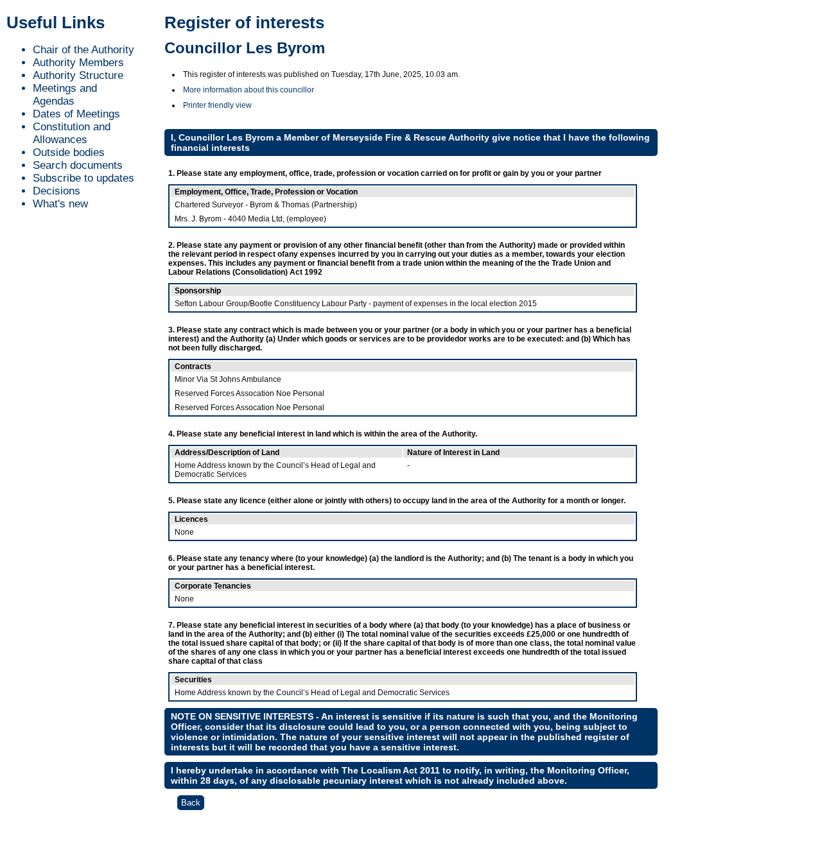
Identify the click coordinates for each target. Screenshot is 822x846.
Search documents (78, 165)
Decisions (56, 191)
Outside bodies (69, 152)
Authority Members (78, 62)
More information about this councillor (248, 89)
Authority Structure (78, 75)
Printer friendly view (217, 105)
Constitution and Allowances (71, 133)
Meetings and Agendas (65, 94)
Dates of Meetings (76, 114)
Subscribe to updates (83, 178)
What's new (60, 204)
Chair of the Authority (83, 50)
